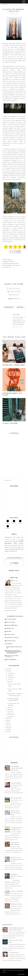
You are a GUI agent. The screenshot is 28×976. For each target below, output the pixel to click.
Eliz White (8, 631)
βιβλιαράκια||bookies (11, 659)
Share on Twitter (15, 291)
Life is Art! (5, 4)
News (12, 547)
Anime (14, 539)
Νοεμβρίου (10, 675)
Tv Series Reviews (15, 549)
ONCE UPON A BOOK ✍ (12, 637)
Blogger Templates (6, 970)
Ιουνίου (9, 681)
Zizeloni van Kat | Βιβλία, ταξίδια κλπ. (12, 656)
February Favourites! (16, 783)
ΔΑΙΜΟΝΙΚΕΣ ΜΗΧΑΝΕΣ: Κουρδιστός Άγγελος (16, 876)
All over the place (10, 622)
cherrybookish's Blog (11, 625)
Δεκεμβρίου (10, 673)
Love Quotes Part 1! (13, 952)
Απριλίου (10, 709)
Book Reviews (16, 298)
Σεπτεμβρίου (10, 677)
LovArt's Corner (10, 634)
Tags (6, 549)
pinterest (8, 528)
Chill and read (9, 628)
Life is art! (16, 314)
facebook (8, 523)
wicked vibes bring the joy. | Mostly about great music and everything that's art (13, 652)
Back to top (21, 974)
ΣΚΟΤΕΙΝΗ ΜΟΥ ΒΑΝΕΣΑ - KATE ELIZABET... (12, 394)
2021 (7, 668)
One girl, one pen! (11, 640)
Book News (12, 541)
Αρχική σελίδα (8, 480)
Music (6, 547)
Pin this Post (15, 294)
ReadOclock (9, 643)
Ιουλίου (9, 679)
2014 (7, 729)
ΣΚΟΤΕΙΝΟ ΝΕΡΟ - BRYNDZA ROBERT (14, 365)
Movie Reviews (17, 545)
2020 (7, 671)
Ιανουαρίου (10, 716)
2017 (7, 722)
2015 (7, 727)
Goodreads (20, 523)
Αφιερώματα (8, 537)
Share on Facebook (14, 288)
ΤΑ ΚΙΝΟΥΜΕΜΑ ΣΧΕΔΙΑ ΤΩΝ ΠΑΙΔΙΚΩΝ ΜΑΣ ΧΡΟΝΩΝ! (17, 768)
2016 (7, 725)
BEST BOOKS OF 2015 (16, 904)
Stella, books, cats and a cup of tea (14, 647)
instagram (14, 523)
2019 (7, 718)
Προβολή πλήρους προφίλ (10, 610)
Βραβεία (18, 537)
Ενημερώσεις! (7, 539)
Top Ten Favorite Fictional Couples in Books (16, 812)
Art (18, 539)
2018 (7, 720)
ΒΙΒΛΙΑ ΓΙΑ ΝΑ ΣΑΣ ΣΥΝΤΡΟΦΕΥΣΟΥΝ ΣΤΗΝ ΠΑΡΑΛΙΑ (17, 859)
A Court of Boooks (11, 619)
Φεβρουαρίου (10, 714)
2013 (7, 731)
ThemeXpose (17, 970)
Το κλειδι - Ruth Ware (10, 423)
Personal (19, 547)
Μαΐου (9, 707)
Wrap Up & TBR (9, 551)
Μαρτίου (9, 711)
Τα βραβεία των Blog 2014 (17, 891)
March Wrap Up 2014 (16, 798)
